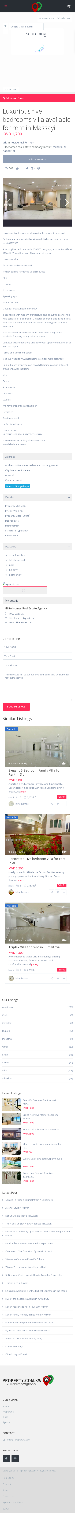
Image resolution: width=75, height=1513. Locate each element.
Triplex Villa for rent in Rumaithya (34, 947)
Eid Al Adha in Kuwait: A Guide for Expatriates (29, 1243)
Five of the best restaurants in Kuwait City (27, 1298)
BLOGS (6, 1508)
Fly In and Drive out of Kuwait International (27, 1330)
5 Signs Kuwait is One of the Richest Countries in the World (36, 1290)
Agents (6, 1422)
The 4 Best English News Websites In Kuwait (28, 1223)
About (6, 1490)
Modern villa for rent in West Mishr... (42, 1129)
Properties (8, 1411)
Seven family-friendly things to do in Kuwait (28, 1314)
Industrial (7, 1038)
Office (5, 1046)
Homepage (8, 1477)
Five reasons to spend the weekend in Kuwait (29, 1322)
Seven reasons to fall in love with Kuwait (26, 1306)
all (14, 150)
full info (61, 796)
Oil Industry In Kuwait (16, 1354)
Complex (7, 1023)
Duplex (6, 1030)
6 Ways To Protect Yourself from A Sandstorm (29, 1199)
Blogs (5, 1416)
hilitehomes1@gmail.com (22, 618)
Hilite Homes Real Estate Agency (24, 588)
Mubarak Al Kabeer (20, 470)
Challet (6, 1015)
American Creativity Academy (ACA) (23, 1338)
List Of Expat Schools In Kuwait (21, 1215)
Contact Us (8, 1496)
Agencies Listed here (13, 1502)
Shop (5, 1054)
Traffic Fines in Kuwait (16, 1283)
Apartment (7, 1007)
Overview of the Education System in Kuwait (28, 1251)
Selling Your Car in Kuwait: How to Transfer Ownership (33, 1275)
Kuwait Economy (14, 1346)
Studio (5, 1062)
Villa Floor (7, 1078)
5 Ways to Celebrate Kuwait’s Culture (24, 1259)
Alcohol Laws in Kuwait (17, 1207)
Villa (5, 142)
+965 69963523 (16, 613)
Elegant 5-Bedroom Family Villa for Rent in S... (35, 772)
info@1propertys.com (18, 1439)
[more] (23, 791)
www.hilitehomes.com (20, 622)
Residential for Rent (22, 142)
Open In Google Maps (17, 486)
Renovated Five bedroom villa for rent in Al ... (37, 861)
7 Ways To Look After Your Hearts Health (26, 1267)
